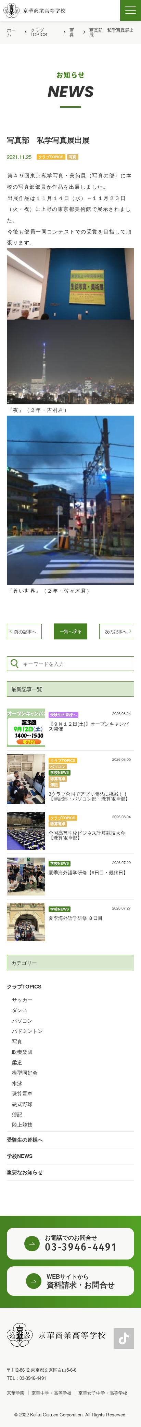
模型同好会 (25, 1072)
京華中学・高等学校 (51, 1392)
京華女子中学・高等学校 (102, 1392)
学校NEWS (20, 1156)
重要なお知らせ (25, 1172)
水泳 (17, 1083)
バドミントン (27, 1030)
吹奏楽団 (22, 1051)
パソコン (22, 1020)
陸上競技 (22, 1124)
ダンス (19, 1009)
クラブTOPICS (24, 986)
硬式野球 (22, 1103)
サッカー (22, 999)
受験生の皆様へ (25, 1139)
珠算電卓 (22, 1093)
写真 (17, 1041)
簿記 (17, 1114)
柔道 (17, 1062)
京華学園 (16, 1392)
